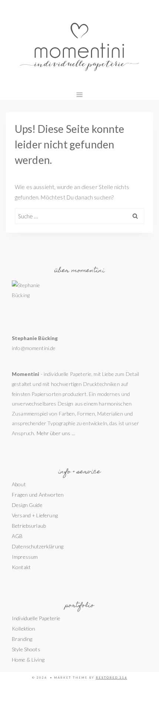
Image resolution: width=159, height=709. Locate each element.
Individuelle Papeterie (36, 618)
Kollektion (23, 628)
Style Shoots (26, 649)
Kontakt (21, 567)
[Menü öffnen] (80, 94)
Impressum (25, 557)
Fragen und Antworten (38, 494)
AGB (17, 536)
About (19, 484)
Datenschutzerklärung (37, 546)
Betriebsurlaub (29, 525)
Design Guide (27, 505)
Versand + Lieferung (35, 515)
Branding (22, 639)
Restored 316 (111, 677)
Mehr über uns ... (56, 433)
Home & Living (28, 659)
